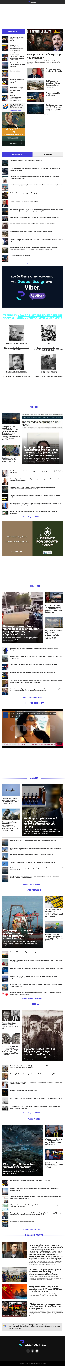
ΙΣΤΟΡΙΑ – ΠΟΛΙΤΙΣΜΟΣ (44, 1356)
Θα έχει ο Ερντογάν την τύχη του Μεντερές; (17, 376)
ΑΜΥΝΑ (21, 1356)
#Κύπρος (31, 318)
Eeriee (44, 1363)
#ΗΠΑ (20, 318)
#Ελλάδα (24, 315)
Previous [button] (18, 143)
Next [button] (21, 143)
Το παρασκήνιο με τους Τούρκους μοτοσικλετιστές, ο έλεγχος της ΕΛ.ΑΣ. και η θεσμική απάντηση (48, 349)
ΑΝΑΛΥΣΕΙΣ (58, 1356)
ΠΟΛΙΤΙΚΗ (14, 1356)
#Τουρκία (55, 318)
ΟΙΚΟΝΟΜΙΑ (30, 1356)
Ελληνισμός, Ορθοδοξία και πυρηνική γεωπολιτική (16, 348)
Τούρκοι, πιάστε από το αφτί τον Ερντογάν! (48, 376)
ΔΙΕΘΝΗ (6, 1356)
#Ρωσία (43, 318)
